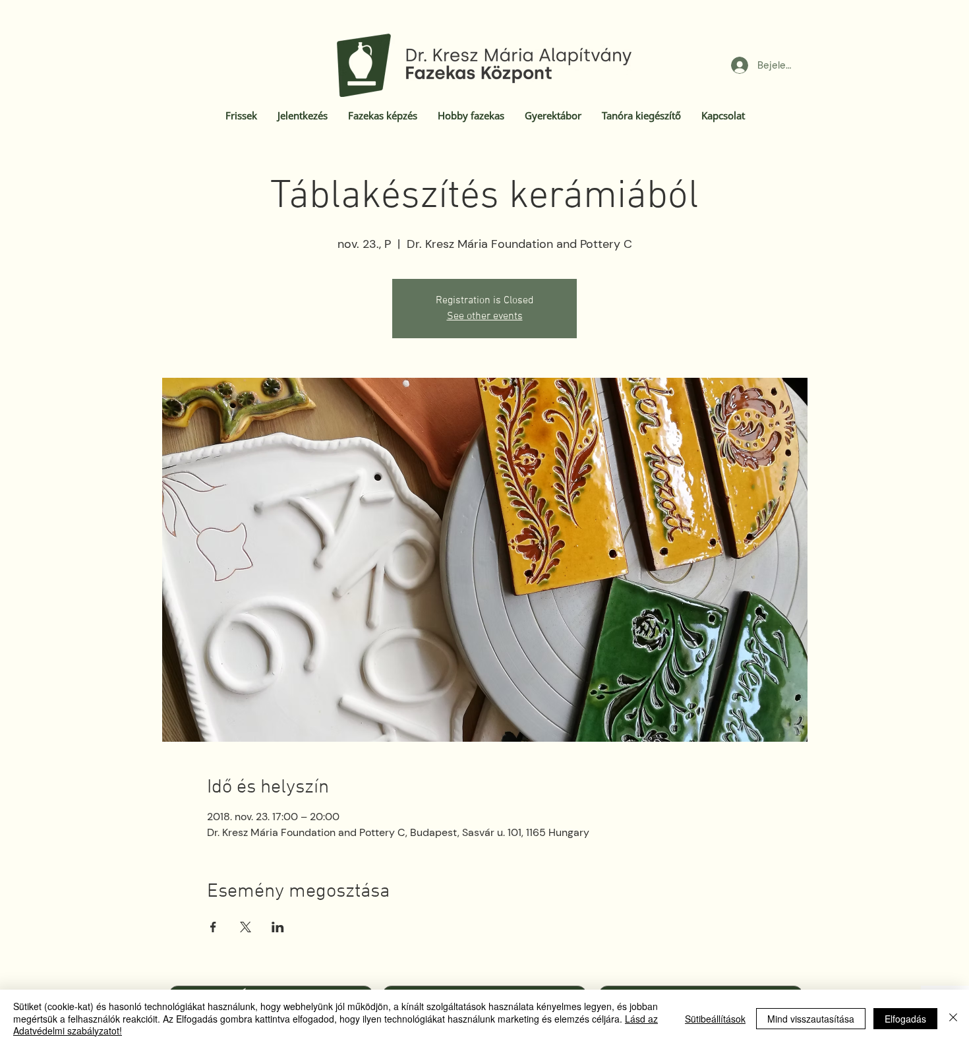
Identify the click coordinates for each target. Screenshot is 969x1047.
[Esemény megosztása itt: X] (245, 927)
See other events (485, 316)
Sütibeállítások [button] (715, 1018)
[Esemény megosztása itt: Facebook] (213, 927)
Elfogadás (905, 1018)
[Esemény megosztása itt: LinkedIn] (278, 927)
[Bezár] (953, 1018)
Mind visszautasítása (810, 1018)
